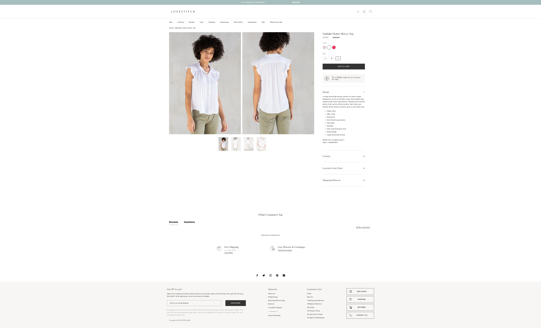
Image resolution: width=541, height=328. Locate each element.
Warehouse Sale (276, 22)
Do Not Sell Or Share (315, 314)
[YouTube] (284, 275)
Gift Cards (310, 307)
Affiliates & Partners (314, 304)
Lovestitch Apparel (275, 307)
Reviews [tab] (173, 222)
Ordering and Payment (315, 300)
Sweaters (211, 22)
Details (326, 92)
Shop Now (296, 2)
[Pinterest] (277, 275)
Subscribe (235, 303)
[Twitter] (264, 275)
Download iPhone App (276, 300)
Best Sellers (238, 22)
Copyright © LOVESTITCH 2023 (179, 320)
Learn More (228, 253)
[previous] (2, 2)
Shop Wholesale (274, 315)
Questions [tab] (189, 222)
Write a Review (363, 227)
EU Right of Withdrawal (315, 318)
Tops (201, 22)
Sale (263, 22)
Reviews (271, 304)
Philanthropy (273, 297)
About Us (271, 293)
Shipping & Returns (332, 180)
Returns (310, 297)
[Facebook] (257, 275)
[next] (539, 2)
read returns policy (285, 250)
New (170, 22)
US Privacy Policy (313, 311)
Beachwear (224, 22)
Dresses (192, 22)
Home (171, 28)
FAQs (309, 293)
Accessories (252, 22)
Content (326, 156)
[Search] (358, 11)
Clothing (181, 22)
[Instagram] (270, 275)
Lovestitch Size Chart (333, 168)
